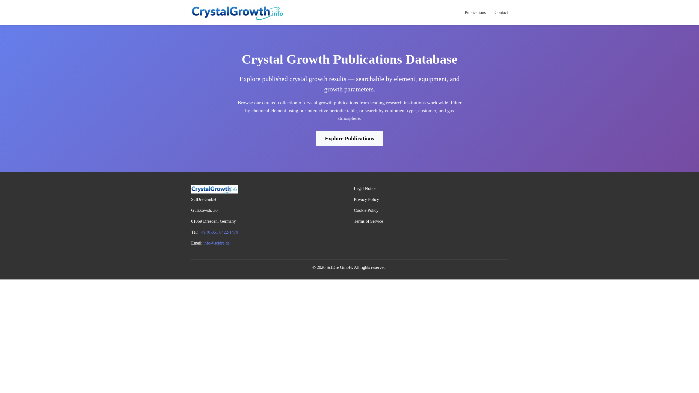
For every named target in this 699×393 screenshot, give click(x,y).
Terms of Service (368, 221)
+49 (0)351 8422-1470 (218, 232)
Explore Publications (349, 138)
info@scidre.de (216, 243)
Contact (501, 12)
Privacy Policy (366, 199)
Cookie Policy (366, 210)
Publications (475, 12)
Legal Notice (365, 188)
